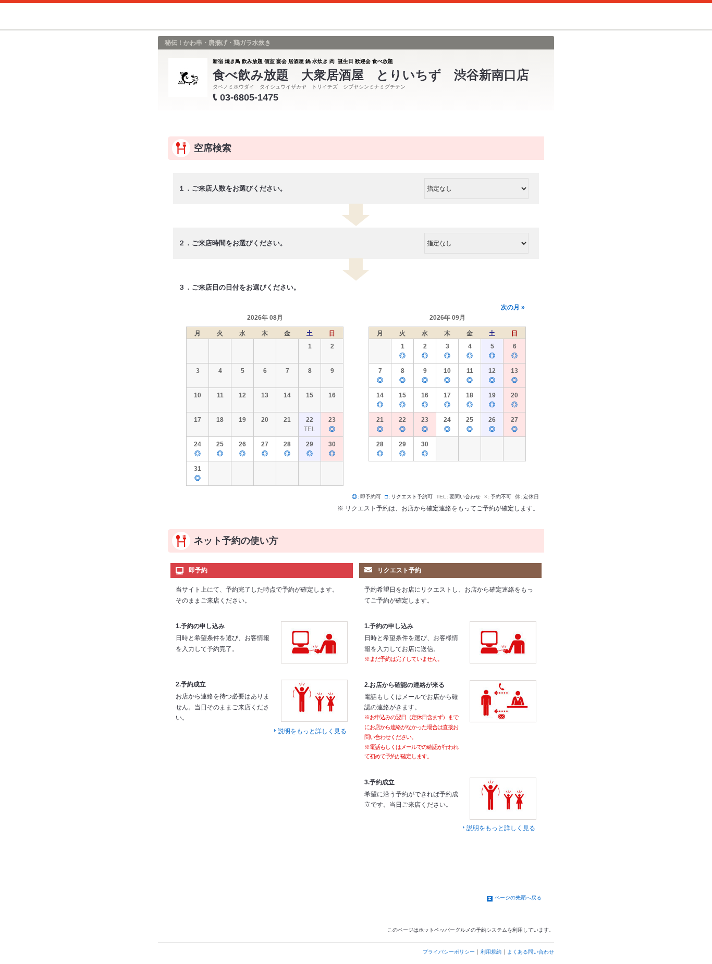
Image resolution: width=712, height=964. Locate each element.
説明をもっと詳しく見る (312, 731)
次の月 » (513, 307)
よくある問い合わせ (530, 952)
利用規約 (491, 952)
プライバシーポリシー (449, 952)
